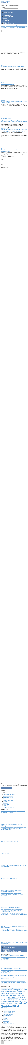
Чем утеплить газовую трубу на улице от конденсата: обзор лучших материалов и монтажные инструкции (11, 910)
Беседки (23, 988)
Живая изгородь (9, 989)
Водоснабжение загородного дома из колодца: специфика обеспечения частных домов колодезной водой (13, 828)
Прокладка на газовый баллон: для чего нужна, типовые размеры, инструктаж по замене (13, 976)
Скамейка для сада (16, 999)
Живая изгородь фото (19, 989)
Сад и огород (13, 998)
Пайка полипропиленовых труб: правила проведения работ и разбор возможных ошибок (14, 929)
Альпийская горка (4, 988)
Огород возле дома (8, 23)
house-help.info (4, 2)
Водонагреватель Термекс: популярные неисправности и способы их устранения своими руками (14, 121)
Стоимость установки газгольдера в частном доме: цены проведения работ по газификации (13, 981)
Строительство (7, 15)
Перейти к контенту (6, 1)
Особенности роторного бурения (9, 841)
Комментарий (4, 167)
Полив (7, 993)
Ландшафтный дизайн (9, 11)
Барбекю (15, 988)
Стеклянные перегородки (7, 84)
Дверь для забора (5, 853)
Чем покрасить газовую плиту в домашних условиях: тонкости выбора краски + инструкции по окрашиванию (14, 957)
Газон (2, 989)
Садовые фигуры (10, 999)
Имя (2, 159)
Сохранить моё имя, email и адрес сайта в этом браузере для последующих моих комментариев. (14, 784)
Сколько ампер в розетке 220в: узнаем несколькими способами (11, 891)
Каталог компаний (8, 16)
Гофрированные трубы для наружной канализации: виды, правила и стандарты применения (12, 894)
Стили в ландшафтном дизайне (13, 1000)
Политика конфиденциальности (12, 951)
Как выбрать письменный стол (9, 878)
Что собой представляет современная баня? (12, 66)
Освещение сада (12, 991)
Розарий (17, 995)
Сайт (2, 164)
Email (2, 162)
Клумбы (3, 991)
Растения (5, 19)
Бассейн (19, 988)
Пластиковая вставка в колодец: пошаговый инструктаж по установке (13, 811)
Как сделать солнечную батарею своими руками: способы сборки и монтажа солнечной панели (14, 130)
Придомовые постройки (15, 993)
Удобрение (21, 1001)
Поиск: (2, 7)
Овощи (7, 991)
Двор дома (6, 22)
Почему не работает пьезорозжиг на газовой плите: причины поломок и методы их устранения (14, 913)
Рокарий (21, 995)
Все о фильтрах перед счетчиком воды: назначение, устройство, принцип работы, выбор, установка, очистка (14, 970)
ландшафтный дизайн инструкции (14, 1004)
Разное (5, 18)
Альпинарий (11, 988)
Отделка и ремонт (8, 14)
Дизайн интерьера (8, 12)
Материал (6, 20)
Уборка (17, 1001)
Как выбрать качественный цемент (10, 907)
